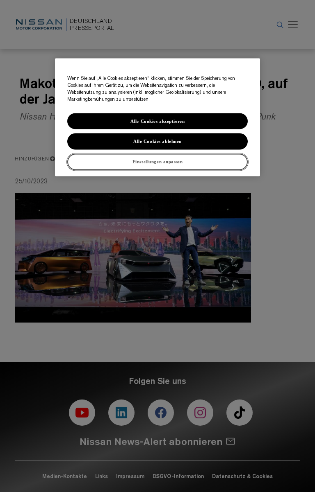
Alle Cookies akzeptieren (157, 120)
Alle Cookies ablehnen (157, 141)
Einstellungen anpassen (157, 161)
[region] (157, 117)
